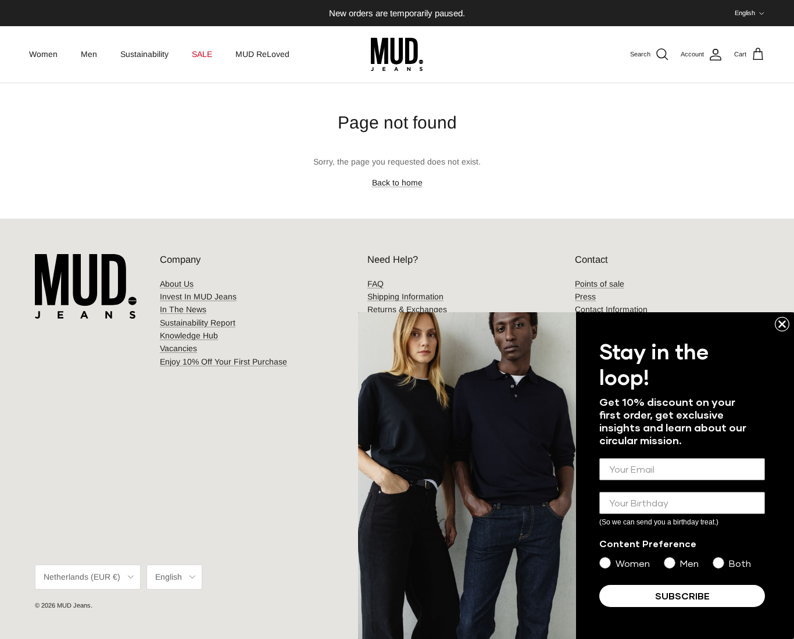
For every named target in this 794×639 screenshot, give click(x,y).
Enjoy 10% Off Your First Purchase (223, 361)
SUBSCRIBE (682, 595)
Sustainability (144, 54)
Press (585, 296)
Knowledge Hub (189, 335)
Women (43, 54)
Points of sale (599, 283)
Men (89, 54)
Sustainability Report (197, 322)
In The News (183, 309)
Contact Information (611, 309)
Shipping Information (405, 296)
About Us (177, 283)
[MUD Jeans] (397, 54)
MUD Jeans (74, 605)
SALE (202, 54)
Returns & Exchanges (407, 309)
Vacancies (178, 348)
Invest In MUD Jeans (198, 296)
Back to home (397, 182)
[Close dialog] (782, 324)
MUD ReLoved (262, 54)
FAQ (375, 283)
